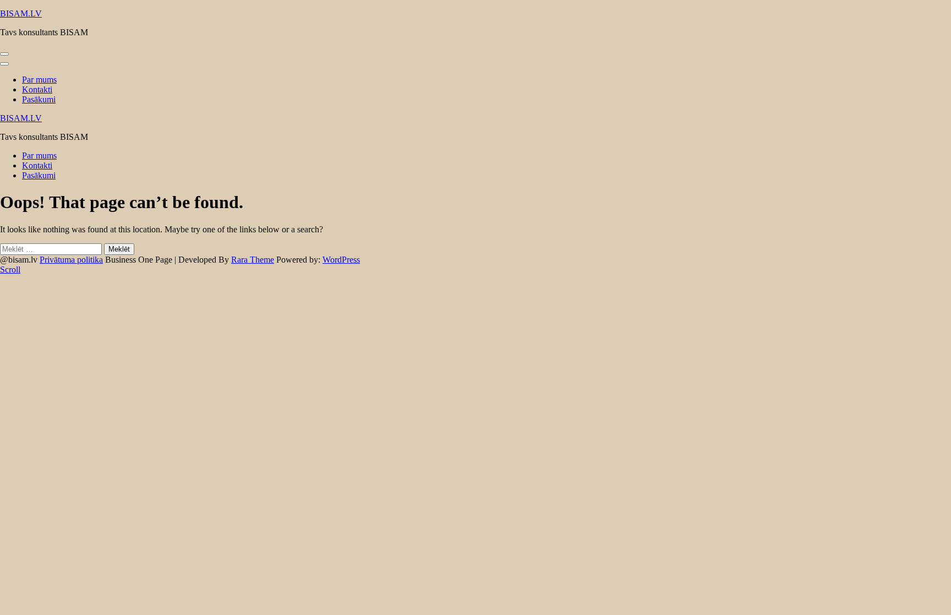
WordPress (341, 259)
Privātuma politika (71, 259)
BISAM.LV (21, 13)
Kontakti (37, 89)
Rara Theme (252, 259)
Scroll (10, 269)
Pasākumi (39, 99)
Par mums (39, 79)
